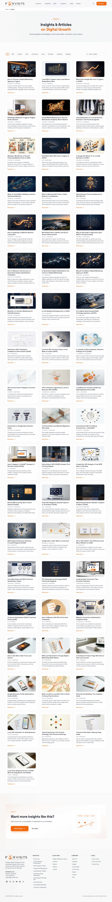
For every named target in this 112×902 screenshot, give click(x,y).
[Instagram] (13, 881)
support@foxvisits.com (11, 877)
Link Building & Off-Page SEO (39, 878)
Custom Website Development (37, 862)
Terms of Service (96, 861)
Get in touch (18, 828)
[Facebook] (10, 881)
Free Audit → (101, 3)
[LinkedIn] (6, 881)
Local (43, 54)
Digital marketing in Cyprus (60, 859)
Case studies (75, 866)
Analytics (59, 54)
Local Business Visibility (39, 871)
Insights (74, 864)
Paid (26, 54)
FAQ (73, 877)
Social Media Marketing (39, 884)
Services (38, 3)
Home (7, 9)
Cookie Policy (95, 864)
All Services (36, 859)
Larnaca (55, 869)
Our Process (75, 869)
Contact (78, 3)
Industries (48, 3)
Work (54, 3)
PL (93, 3)
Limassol (55, 861)
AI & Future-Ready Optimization (38, 874)
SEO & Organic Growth (39, 865)
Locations (63, 3)
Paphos (55, 866)
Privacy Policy (95, 859)
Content (19, 54)
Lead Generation (37, 882)
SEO (13, 54)
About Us (74, 859)
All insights (35, 828)
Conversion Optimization (40, 887)
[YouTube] (16, 881)
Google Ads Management (40, 868)
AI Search (50, 54)
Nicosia (55, 864)
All (7, 54)
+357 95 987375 (10, 875)
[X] (23, 881)
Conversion (34, 54)
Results (74, 872)
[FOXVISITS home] (14, 3)
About (71, 3)
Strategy (68, 54)
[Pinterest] (20, 881)
